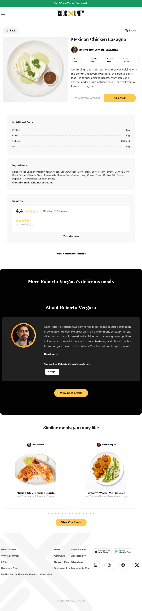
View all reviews (71, 236)
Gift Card (59, 555)
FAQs (4, 562)
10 (79, 513)
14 (93, 513)
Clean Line (77, 562)
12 (86, 513)
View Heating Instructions (71, 253)
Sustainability (62, 568)
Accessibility (78, 555)
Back (13, 30)
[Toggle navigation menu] (3, 14)
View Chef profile (71, 393)
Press (57, 549)
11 (83, 513)
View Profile (112, 49)
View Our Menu (71, 522)
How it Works (8, 549)
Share (132, 30)
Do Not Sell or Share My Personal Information (26, 574)
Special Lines (78, 549)
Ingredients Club (80, 568)
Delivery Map (61, 562)
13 (90, 513)
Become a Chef (9, 568)
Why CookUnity (10, 555)
